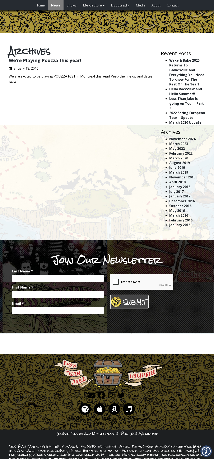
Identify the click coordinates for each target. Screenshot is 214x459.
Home (40, 5)
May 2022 (177, 148)
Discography (120, 5)
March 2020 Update (185, 122)
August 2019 (179, 162)
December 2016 (182, 201)
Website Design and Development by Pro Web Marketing (107, 433)
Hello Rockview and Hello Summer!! (185, 91)
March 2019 (178, 172)
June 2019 (177, 167)
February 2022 (180, 153)
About (156, 5)
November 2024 (182, 139)
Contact (172, 5)
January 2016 (179, 225)
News (55, 5)
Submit (134, 302)
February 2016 (180, 220)
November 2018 (182, 177)
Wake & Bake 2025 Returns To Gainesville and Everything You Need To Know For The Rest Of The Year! (186, 72)
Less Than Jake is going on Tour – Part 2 (186, 103)
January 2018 (179, 186)
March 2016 (178, 215)
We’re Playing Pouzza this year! (45, 60)
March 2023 (178, 143)
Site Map (113, 423)
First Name (22, 287)
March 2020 (178, 158)
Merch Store (93, 5)
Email (18, 303)
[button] (206, 451)
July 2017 (176, 191)
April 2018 (177, 182)
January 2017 (179, 196)
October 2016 (180, 205)
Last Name (22, 271)
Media (140, 5)
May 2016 (177, 210)
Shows (72, 5)
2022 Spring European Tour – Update (187, 115)
